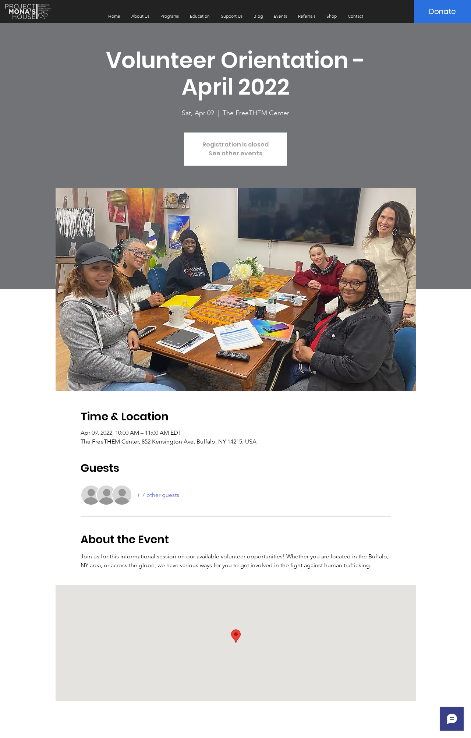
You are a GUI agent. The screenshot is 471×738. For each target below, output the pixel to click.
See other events (235, 153)
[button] (140, 16)
